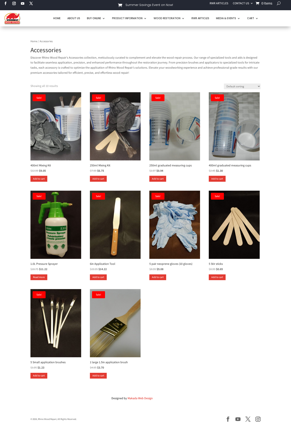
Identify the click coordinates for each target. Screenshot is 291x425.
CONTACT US (241, 3)
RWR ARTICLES (219, 3)
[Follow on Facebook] (5, 3)
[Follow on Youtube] (22, 3)
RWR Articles (200, 18)
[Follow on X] (31, 3)
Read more (39, 277)
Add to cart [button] (39, 178)
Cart (250, 18)
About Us (73, 18)
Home (57, 18)
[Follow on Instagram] (14, 3)
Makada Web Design (140, 398)
